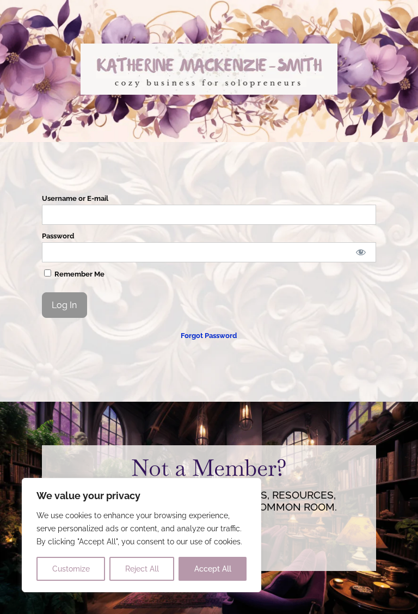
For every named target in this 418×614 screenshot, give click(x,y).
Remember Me (78, 274)
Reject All (142, 568)
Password (58, 236)
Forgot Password (209, 335)
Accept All (212, 568)
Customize (71, 568)
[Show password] (360, 252)
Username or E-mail (75, 198)
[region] (141, 535)
